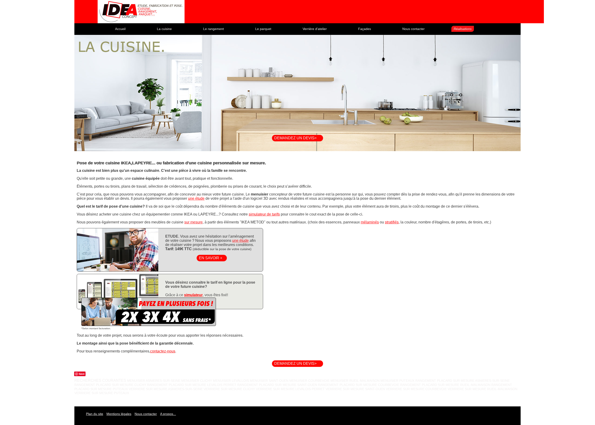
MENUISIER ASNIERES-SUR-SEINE (154, 380)
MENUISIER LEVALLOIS (231, 380)
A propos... (168, 414)
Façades (364, 29)
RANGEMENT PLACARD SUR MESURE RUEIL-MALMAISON (445, 385)
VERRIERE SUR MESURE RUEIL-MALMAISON (482, 389)
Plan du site (94, 414)
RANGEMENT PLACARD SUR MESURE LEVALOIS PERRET (191, 385)
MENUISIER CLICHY (197, 380)
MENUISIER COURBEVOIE (310, 380)
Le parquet (263, 29)
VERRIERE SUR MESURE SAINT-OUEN (355, 389)
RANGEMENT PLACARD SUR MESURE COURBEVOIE (358, 385)
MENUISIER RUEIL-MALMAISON (355, 380)
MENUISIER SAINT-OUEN (269, 380)
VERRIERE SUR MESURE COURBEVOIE (416, 389)
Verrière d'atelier (315, 29)
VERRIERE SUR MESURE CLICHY (229, 389)
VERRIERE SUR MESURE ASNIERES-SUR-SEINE (166, 389)
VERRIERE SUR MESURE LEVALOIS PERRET (290, 389)
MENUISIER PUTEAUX (397, 380)
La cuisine (164, 29)
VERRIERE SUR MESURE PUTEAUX (101, 393)
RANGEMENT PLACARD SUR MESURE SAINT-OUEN (277, 385)
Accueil (120, 29)
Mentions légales (118, 414)
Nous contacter (413, 29)
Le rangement (213, 29)
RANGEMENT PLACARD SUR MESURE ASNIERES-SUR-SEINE (462, 380)
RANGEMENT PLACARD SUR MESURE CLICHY (110, 385)
